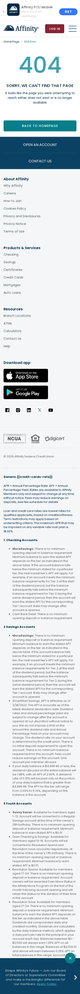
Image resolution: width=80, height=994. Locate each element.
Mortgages (12, 285)
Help (7, 346)
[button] (75, 977)
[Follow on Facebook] (7, 410)
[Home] (21, 28)
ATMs (8, 323)
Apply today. (47, 984)
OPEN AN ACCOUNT (40, 144)
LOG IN (54, 29)
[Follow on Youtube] (51, 410)
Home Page (11, 42)
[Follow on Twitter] (40, 410)
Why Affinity (13, 185)
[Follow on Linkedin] (29, 410)
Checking (11, 254)
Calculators (13, 331)
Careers (10, 193)
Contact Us (12, 338)
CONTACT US (40, 161)
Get (68, 11)
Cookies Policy (15, 208)
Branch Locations (17, 315)
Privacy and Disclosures (22, 216)
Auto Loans (12, 292)
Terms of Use (14, 231)
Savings (10, 262)
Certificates (13, 270)
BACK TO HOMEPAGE (40, 126)
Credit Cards (13, 277)
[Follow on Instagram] (18, 410)
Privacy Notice (15, 224)
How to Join (13, 201)
